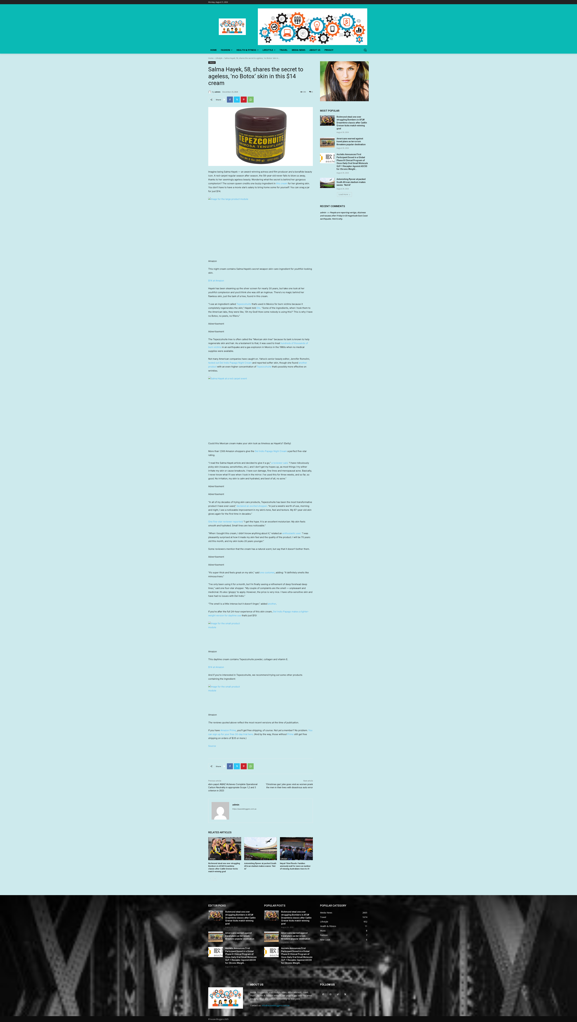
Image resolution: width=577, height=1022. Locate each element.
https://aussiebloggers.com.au (244, 809)
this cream (281, 183)
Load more (343, 194)
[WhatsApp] (251, 100)
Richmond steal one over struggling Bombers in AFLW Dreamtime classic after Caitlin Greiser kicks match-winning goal (352, 123)
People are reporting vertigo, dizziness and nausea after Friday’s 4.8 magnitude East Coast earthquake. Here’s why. (344, 215)
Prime (290, 734)
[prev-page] (210, 879)
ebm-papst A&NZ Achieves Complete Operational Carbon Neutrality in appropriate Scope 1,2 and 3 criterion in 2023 (232, 787)
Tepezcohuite (244, 304)
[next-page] (215, 879)
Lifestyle (218, 58)
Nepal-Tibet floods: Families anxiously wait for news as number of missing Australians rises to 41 (295, 866)
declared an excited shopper (252, 506)
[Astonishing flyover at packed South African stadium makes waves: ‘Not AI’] (260, 848)
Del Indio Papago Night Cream (271, 451)
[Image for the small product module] (260, 634)
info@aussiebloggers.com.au (276, 1005)
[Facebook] (230, 100)
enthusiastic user (291, 533)
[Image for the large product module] (260, 226)
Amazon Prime (228, 730)
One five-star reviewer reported (225, 521)
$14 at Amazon (216, 280)
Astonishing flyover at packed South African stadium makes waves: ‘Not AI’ (260, 866)
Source (212, 746)
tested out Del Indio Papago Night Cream (230, 362)
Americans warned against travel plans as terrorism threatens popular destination (351, 141)
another (272, 603)
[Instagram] (330, 994)
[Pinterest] (244, 100)
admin (217, 92)
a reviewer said (279, 462)
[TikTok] (338, 994)
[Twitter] (237, 100)
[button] (365, 50)
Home (211, 58)
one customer (267, 572)
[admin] (210, 91)
